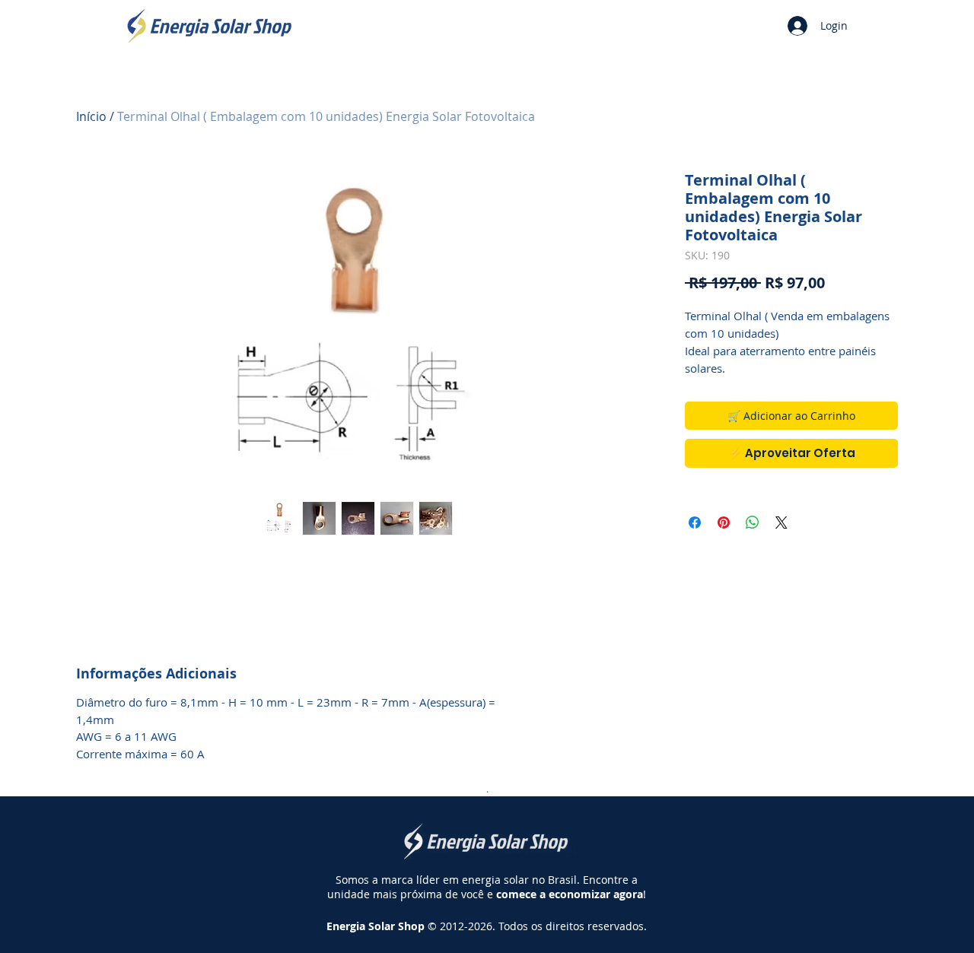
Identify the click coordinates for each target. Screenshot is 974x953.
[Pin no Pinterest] (724, 522)
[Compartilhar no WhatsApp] (752, 522)
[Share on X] (781, 522)
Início (91, 116)
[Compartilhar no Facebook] (695, 522)
